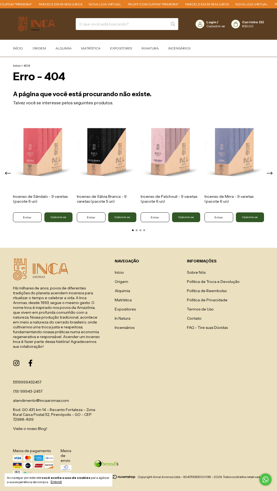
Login (211, 22)
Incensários (179, 48)
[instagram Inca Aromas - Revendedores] (16, 363)
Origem (39, 48)
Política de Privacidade (207, 300)
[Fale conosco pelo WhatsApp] (265, 479)
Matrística (91, 48)
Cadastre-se (215, 26)
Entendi (56, 482)
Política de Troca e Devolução (213, 281)
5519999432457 (27, 382)
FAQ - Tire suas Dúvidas (207, 327)
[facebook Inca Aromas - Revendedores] (30, 363)
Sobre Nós (196, 272)
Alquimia (63, 48)
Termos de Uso (200, 309)
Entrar (27, 217)
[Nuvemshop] (115, 478)
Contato (194, 318)
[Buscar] (172, 24)
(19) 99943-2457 (27, 391)
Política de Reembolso (207, 290)
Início (18, 48)
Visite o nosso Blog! (30, 428)
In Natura (150, 48)
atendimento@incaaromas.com (41, 400)
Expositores (121, 48)
